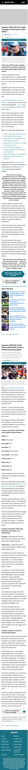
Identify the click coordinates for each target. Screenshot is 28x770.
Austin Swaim (7, 360)
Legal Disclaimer (6, 750)
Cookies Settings (18, 754)
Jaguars (6, 81)
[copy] (11, 37)
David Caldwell (5, 107)
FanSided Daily (17, 741)
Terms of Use (5, 747)
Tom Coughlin (21, 105)
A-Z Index (4, 754)
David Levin (6, 34)
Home (2, 334)
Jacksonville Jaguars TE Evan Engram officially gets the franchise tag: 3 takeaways (14, 156)
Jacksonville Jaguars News (12, 334)
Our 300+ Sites (17, 739)
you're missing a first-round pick (14, 388)
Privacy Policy (17, 744)
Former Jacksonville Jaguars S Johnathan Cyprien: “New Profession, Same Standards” (14, 150)
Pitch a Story (5, 744)
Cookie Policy (17, 747)
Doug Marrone (17, 107)
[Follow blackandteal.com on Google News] (24, 282)
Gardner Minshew (18, 162)
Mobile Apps (5, 741)
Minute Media (8, 758)
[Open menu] (2, 2)
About (3, 736)
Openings (16, 736)
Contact (3, 739)
